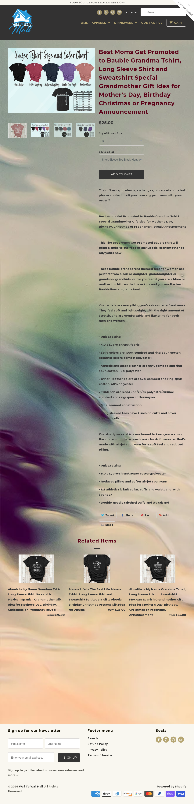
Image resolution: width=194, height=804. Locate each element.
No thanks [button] (97, 92)
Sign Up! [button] (99, 85)
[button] (140, 27)
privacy (97, 113)
